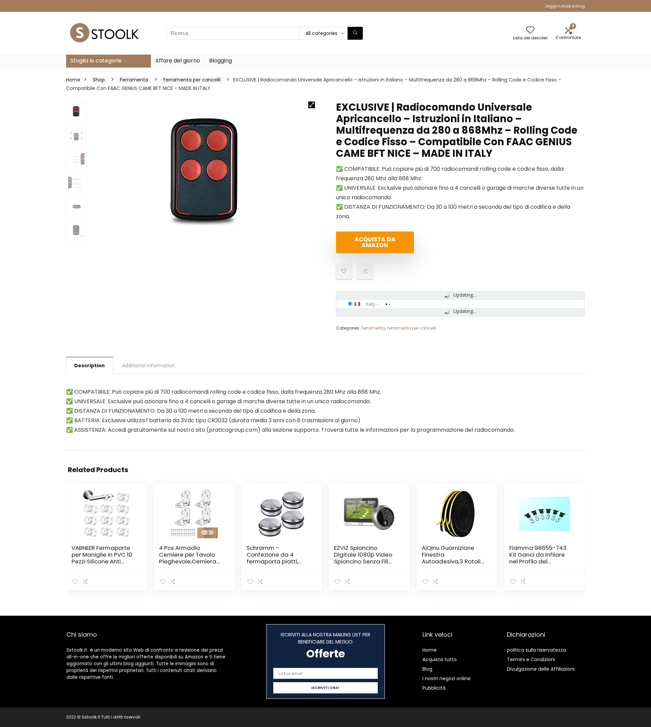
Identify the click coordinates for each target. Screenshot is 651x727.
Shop (99, 79)
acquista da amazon (375, 242)
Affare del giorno (177, 60)
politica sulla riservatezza (536, 650)
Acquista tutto (439, 659)
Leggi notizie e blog (565, 6)
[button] (311, 104)
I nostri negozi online (446, 678)
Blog (427, 669)
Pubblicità (434, 688)
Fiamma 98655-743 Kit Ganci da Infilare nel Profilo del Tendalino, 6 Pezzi (538, 558)
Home (73, 79)
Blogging (220, 60)
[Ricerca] (355, 33)
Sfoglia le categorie (96, 60)
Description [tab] (89, 365)
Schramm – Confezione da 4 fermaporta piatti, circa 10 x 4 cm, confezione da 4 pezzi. (277, 561)
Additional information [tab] (148, 365)
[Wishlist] (530, 30)
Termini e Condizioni (531, 659)
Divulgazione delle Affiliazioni (540, 669)
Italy (370, 303)
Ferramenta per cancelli (191, 79)
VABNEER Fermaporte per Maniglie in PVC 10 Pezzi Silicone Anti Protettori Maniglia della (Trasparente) (102, 561)
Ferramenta (134, 79)
